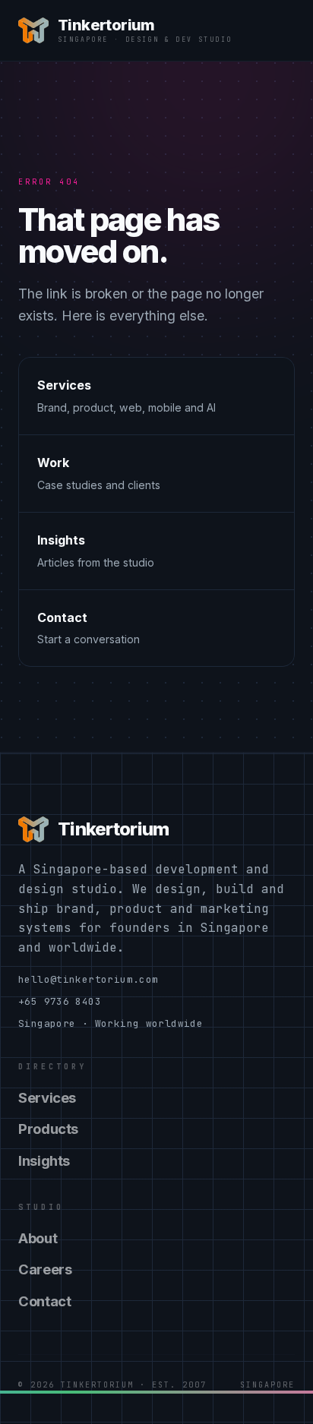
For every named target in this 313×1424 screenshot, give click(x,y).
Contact (44, 1301)
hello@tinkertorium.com (88, 979)
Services (47, 1097)
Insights (44, 1160)
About (37, 1238)
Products (48, 1128)
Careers (44, 1269)
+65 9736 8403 (59, 1001)
